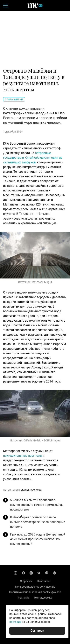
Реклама (23, 597)
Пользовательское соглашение (35, 586)
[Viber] (46, 573)
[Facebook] (23, 573)
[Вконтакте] (31, 573)
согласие (15, 621)
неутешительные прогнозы (22, 455)
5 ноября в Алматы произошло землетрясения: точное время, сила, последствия (36, 504)
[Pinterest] (54, 573)
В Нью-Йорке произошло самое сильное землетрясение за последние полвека (37, 521)
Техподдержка (43, 597)
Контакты (43, 581)
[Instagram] (15, 573)
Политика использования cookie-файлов (35, 592)
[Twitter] (38, 573)
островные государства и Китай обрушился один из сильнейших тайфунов (32, 157)
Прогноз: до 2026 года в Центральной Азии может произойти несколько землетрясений (37, 539)
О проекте (26, 581)
